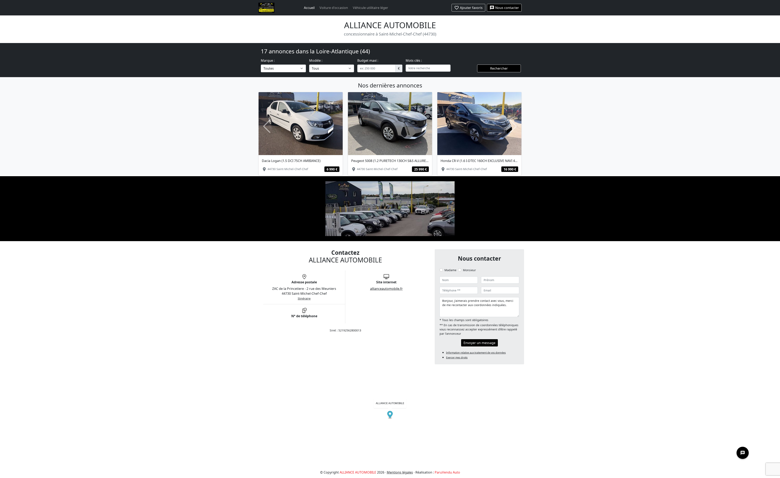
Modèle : (315, 60)
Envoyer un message (479, 343)
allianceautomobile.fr (386, 288)
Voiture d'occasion (334, 7)
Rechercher (499, 68)
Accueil (309, 7)
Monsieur (469, 270)
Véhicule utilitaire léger (370, 7)
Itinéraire (304, 298)
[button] (266, 126)
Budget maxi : (367, 60)
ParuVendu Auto (447, 472)
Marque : (268, 60)
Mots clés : (414, 60)
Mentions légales (400, 472)
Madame (450, 270)
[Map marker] (390, 415)
